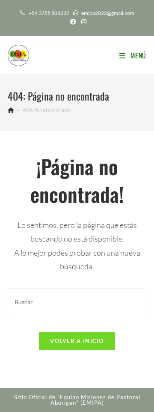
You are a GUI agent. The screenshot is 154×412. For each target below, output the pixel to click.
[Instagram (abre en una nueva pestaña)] (82, 22)
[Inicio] (11, 110)
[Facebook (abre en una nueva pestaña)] (73, 22)
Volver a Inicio (77, 340)
